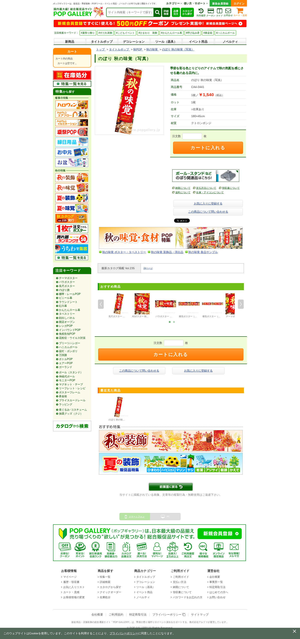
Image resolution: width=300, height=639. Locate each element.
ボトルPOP (66, 359)
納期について (182, 188)
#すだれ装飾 (105, 32)
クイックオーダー (110, 592)
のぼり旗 (64, 289)
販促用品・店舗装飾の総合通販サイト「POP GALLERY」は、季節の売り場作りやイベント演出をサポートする (129, 622)
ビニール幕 (65, 297)
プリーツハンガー (69, 343)
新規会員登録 (220, 3)
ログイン (239, 3)
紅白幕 (63, 305)
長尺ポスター (67, 286)
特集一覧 (105, 576)
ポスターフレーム (69, 392)
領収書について (231, 188)
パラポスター (67, 281)
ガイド (219, 15)
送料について (182, 192)
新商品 (69, 41)
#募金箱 (207, 32)
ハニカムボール (68, 347)
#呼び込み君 (193, 32)
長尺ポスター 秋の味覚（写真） (125, 316)
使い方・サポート (195, 3)
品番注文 (175, 12)
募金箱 (63, 396)
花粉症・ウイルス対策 (72, 337)
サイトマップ (200, 614)
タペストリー (67, 313)
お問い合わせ (217, 597)
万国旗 (63, 355)
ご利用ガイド (181, 576)
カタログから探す (187, 12)
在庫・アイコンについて (210, 192)
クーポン (210, 15)
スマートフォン (136, 516)
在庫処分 (105, 597)
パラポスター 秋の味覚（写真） (172, 316)
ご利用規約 (116, 614)
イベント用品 (198, 41)
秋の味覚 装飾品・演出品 (167, 252)
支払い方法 (179, 581)
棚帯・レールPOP (70, 294)
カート (72, 51)
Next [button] (241, 304)
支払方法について (206, 188)
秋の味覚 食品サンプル (203, 252)
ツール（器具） (166, 41)
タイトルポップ (102, 41)
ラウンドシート (68, 301)
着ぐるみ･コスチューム (73, 409)
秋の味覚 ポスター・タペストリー (124, 252)
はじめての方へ (218, 592)
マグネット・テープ (71, 384)
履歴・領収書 (71, 581)
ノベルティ (230, 41)
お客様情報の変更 (74, 597)
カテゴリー (173, 3)
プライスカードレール (72, 400)
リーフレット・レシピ (72, 388)
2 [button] (174, 322)
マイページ (70, 576)
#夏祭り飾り (88, 32)
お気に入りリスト (74, 587)
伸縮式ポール (67, 376)
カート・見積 (240, 15)
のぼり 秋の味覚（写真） (121, 419)
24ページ (148, 268)
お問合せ (228, 15)
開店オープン (67, 321)
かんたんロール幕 (69, 309)
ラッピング (65, 404)
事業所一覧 (216, 581)
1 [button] (170, 322)
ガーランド (65, 367)
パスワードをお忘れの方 (187, 597)
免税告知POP (67, 333)
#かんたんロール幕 (171, 32)
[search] (157, 12)
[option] (118, 306)
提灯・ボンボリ (68, 351)
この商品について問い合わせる (208, 211)
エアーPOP (66, 363)
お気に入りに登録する (208, 203)
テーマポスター (68, 278)
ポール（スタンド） (71, 372)
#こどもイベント (125, 32)
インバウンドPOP (70, 329)
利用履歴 (201, 15)
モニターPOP (67, 380)
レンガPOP (66, 325)
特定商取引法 (217, 587)
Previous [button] (101, 304)
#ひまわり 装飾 (148, 32)
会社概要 (214, 576)
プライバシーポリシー (167, 614)
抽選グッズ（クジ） (71, 413)
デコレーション (134, 41)
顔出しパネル (67, 317)
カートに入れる (208, 147)
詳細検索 (166, 12)
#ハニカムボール (225, 32)
